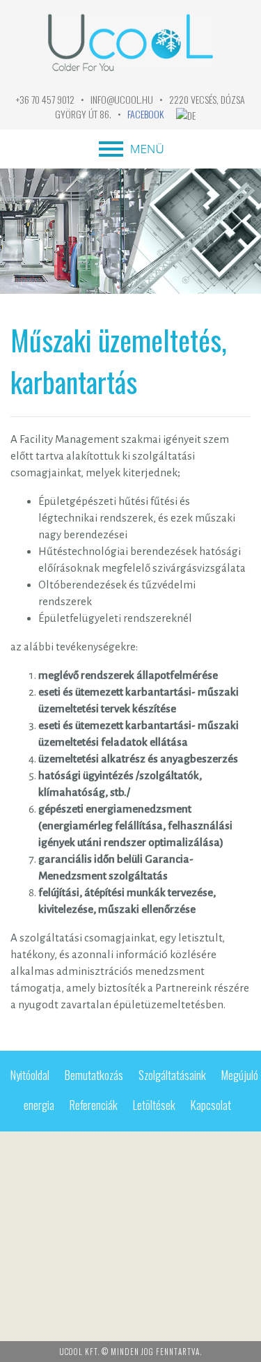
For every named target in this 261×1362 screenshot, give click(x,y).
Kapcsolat (211, 1104)
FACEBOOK (145, 114)
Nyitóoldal (29, 1074)
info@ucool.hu (121, 99)
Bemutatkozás (94, 1074)
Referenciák (94, 1104)
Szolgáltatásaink (172, 1074)
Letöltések (154, 1104)
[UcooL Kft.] (131, 82)
